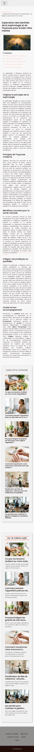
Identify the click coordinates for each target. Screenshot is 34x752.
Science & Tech (13, 737)
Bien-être (10, 12)
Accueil (3, 12)
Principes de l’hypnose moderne (14, 58)
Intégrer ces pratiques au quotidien (14, 64)
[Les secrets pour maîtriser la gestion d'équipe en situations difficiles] (17, 504)
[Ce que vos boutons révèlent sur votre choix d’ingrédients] (17, 382)
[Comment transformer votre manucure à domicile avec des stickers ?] (17, 454)
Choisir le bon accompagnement (14, 67)
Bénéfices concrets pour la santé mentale (16, 61)
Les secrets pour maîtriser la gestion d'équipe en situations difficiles (16, 516)
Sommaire (8, 53)
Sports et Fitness (12, 734)
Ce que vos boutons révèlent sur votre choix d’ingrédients (16, 393)
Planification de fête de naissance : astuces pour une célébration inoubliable (16, 491)
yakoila (17, 740)
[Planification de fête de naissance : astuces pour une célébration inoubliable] (17, 479)
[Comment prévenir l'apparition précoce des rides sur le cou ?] (17, 406)
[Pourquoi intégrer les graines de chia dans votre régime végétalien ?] (17, 429)
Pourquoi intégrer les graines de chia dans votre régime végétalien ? (16, 441)
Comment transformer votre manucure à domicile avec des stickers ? (17, 466)
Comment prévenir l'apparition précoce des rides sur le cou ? (17, 416)
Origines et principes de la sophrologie (15, 56)
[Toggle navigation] (4, 3)
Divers (23, 737)
